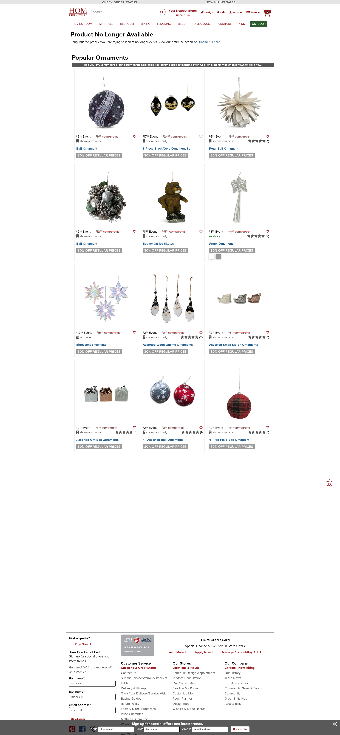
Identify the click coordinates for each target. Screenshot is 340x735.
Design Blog (181, 703)
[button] (183, 12)
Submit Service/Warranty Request (144, 678)
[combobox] (124, 12)
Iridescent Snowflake (91, 344)
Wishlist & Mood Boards (189, 708)
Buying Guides (131, 698)
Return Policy (130, 703)
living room (83, 24)
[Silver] (218, 256)
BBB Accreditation (237, 683)
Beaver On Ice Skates (158, 243)
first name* (76, 678)
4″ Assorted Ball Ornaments (163, 439)
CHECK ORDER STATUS (119, 2)
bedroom (127, 24)
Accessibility (233, 703)
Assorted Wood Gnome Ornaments (168, 344)
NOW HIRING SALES (221, 2)
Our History (232, 673)
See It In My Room (185, 688)
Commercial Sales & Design (244, 688)
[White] (211, 256)
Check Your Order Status (139, 667)
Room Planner (182, 698)
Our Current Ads (184, 683)
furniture (224, 24)
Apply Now (203, 652)
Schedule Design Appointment (194, 673)
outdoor (259, 24)
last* (140, 729)
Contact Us (128, 673)
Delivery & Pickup (133, 688)
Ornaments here (208, 42)
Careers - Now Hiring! (240, 667)
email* (186, 729)
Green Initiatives (236, 698)
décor (182, 24)
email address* (80, 705)
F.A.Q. (125, 683)
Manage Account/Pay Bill (240, 652)
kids (242, 24)
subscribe (80, 719)
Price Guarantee (132, 714)
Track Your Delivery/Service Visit (143, 693)
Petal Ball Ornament (223, 148)
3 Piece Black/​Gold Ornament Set (167, 148)
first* (94, 729)
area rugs (202, 24)
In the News (233, 678)
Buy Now (81, 644)
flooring (164, 24)
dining (145, 24)
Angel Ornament (221, 243)
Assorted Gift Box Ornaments (97, 439)
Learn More (176, 652)
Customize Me (183, 693)
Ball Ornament (86, 148)
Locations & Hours (186, 667)
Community (232, 693)
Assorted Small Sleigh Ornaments (233, 344)
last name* (76, 691)
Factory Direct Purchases (138, 708)
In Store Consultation (187, 678)
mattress (106, 24)
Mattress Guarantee (134, 719)
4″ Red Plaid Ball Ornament (229, 439)
